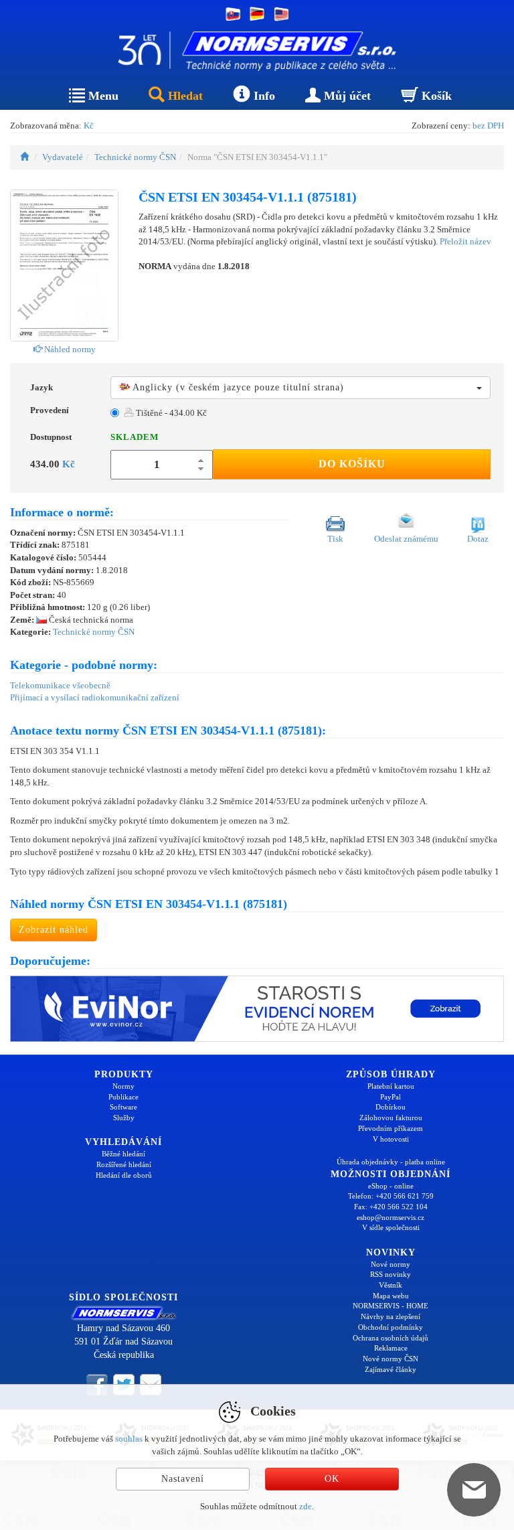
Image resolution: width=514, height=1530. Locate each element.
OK (332, 1479)
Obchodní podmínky (390, 1327)
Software (123, 1107)
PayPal (390, 1097)
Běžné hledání (123, 1154)
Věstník (390, 1285)
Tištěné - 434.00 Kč (170, 413)
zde (305, 1506)
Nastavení (182, 1479)
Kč (89, 126)
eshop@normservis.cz (390, 1217)
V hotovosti (391, 1139)
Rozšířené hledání (123, 1164)
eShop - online (391, 1186)
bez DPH (488, 126)
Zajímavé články (390, 1369)
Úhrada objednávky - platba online (391, 1162)
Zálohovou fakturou (390, 1118)
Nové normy (390, 1264)
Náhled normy (69, 349)
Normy (123, 1086)
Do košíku (352, 463)
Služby (124, 1118)
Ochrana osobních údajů (390, 1338)
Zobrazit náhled (53, 930)
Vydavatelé (62, 157)
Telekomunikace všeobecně (60, 685)
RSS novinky (390, 1274)
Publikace (123, 1097)
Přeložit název (465, 241)
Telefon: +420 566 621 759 (391, 1196)
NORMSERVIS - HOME (390, 1306)
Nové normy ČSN (390, 1359)
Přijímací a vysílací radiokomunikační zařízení (94, 697)
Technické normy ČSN (135, 157)
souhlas (129, 1439)
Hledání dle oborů (124, 1175)
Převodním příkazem (390, 1128)
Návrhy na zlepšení (390, 1316)
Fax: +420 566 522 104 (391, 1207)
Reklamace (391, 1348)
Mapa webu (391, 1296)
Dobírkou (390, 1107)
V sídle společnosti (391, 1227)
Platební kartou (390, 1086)
